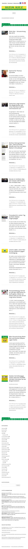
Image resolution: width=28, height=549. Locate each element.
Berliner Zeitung (21, 169)
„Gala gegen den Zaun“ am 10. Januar (9, 530)
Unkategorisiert (5, 472)
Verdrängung (21, 282)
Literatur (3, 446)
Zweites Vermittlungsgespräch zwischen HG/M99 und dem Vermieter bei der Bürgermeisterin (17, 378)
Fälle (2, 433)
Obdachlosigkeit (5, 456)
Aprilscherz (19, 133)
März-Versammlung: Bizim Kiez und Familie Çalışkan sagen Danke (17, 338)
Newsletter (4, 3)
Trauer (13, 95)
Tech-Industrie (4, 465)
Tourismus (4, 469)
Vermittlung (13, 328)
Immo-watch (4, 443)
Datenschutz (16, 3)
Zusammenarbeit (22, 134)
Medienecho (19, 167)
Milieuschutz (20, 408)
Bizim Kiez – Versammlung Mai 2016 (17, 32)
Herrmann (20, 323)
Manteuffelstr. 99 (14, 325)
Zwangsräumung (19, 328)
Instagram (23, 3)
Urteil (3, 462)
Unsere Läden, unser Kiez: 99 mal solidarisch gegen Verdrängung (17, 251)
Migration (4, 452)
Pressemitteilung (20, 205)
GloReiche (4, 441)
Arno (12, 405)
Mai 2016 (13, 60)
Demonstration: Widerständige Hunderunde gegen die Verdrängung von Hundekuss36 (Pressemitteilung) (13, 538)
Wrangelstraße (14, 62)
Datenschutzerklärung (6, 546)
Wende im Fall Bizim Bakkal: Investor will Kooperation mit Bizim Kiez (17, 180)
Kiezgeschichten (5, 444)
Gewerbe (3, 439)
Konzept (16, 134)
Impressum (10, 3)
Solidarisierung (15, 282)
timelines (4, 434)
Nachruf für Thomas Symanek (15, 71)
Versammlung (18, 60)
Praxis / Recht (4, 459)
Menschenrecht (5, 451)
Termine (19, 362)
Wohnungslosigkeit (5, 477)
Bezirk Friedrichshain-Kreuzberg (17, 407)
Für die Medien (19, 131)
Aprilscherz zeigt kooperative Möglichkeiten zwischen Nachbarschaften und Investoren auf (17, 106)
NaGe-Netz (4, 454)
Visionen (3, 475)
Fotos (19, 59)
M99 (10, 325)
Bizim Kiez (11, 55)
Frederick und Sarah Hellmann (18, 321)
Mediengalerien (19, 55)
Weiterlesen (12, 51)
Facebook (20, 3)
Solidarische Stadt (5, 464)
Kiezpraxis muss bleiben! (6, 492)
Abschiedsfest (19, 364)
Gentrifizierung (20, 279)
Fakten (3, 431)
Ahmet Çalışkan (21, 239)
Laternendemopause (6, 532)
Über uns (17, 92)
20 (21, 25)
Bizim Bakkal (15, 366)
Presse (19, 170)
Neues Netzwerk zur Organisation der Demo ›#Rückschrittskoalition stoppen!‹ (10, 511)
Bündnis (3, 430)
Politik (3, 457)
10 (19, 25)
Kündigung (13, 408)
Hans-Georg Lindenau (13, 323)
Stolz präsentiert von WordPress (17, 546)
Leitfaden (4, 461)
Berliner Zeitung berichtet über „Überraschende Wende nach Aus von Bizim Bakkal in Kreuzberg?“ (17, 145)
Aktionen (3, 428)
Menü (14, 12)
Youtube (25, 3)
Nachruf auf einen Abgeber (7, 516)
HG (23, 323)
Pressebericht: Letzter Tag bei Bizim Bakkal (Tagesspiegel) (17, 216)
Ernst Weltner (14, 59)
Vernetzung (4, 474)
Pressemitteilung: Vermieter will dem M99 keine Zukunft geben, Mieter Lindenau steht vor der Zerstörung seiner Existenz (17, 294)
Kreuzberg (16, 280)
